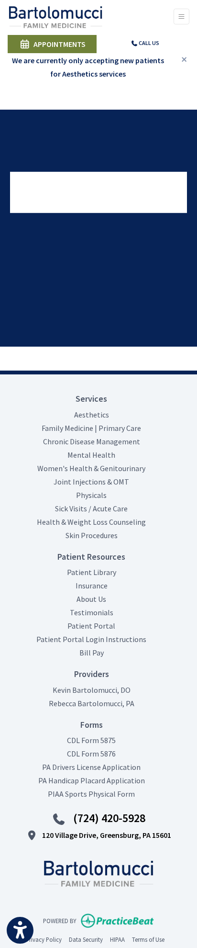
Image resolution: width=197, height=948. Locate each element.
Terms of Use (148, 939)
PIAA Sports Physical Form (91, 794)
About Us (91, 599)
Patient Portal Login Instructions (91, 639)
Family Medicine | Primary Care (91, 428)
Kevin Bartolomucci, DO (92, 690)
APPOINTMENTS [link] (58, 44)
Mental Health (91, 455)
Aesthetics (91, 414)
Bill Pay (91, 652)
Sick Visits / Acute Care (91, 508)
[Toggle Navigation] (181, 16)
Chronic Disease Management (91, 441)
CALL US (148, 42)
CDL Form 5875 (91, 740)
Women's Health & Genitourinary (91, 468)
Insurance (92, 585)
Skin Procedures (92, 535)
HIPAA (117, 939)
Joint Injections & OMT (91, 481)
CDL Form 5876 (91, 753)
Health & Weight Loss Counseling (91, 522)
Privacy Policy (44, 939)
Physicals (91, 495)
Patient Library (91, 572)
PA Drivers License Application (91, 767)
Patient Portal (91, 626)
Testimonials (91, 612)
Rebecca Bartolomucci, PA (91, 703)
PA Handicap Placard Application (91, 780)
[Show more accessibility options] (20, 930)
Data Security (86, 939)
